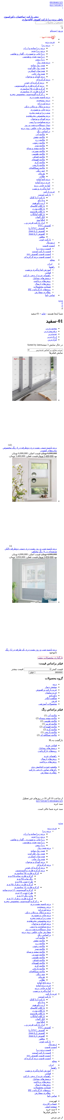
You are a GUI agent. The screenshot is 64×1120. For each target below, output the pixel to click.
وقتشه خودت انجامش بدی (44, 767)
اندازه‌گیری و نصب (41, 188)
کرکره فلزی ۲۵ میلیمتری (32, 88)
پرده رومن (43, 100)
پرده (55, 684)
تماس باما (50, 295)
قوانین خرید (51, 745)
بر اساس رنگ (43, 131)
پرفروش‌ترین (50, 331)
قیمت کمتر (57, 669)
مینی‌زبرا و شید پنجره (39, 112)
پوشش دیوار (51, 687)
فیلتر (31, 672)
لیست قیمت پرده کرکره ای (37, 257)
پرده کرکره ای (43, 79)
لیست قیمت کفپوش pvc (39, 254)
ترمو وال (52, 1044)
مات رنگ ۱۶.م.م (25, 895)
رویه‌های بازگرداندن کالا (39, 289)
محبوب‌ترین (51, 328)
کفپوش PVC (44, 225)
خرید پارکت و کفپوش (46, 690)
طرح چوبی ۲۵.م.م (24, 881)
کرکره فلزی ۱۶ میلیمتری (32, 91)
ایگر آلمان (40, 217)
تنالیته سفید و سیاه (36, 148)
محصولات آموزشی (47, 704)
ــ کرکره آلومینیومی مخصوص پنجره (27, 94)
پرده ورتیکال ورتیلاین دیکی (37, 106)
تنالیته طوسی (38, 154)
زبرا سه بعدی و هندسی (33, 56)
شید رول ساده (38, 65)
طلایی (42, 176)
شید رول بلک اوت (36, 68)
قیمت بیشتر (17, 669)
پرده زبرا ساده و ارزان (34, 48)
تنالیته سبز (40, 145)
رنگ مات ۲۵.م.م (25, 879)
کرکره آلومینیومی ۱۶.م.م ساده (18, 890)
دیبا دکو (41, 200)
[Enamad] (53, 795)
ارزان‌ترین (52, 337)
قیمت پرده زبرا (43, 248)
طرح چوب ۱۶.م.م (24, 893)
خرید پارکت (49, 191)
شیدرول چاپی (38, 73)
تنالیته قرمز (51, 724)
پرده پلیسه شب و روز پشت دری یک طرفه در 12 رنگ (31, 649)
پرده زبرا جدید (38, 51)
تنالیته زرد (40, 140)
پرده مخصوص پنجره (38, 116)
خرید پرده (50, 42)
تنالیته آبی (40, 134)
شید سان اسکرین (36, 71)
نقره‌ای (41, 173)
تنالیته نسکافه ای (48, 735)
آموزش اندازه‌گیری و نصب (38, 270)
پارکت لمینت (44, 194)
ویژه (60, 300)
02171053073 (56, 5)
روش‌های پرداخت (42, 281)
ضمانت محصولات (42, 286)
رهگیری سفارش (43, 292)
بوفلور (42, 236)
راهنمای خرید (50, 756)
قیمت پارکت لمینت (41, 251)
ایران (51, 1065)
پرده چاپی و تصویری (40, 109)
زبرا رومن (40, 59)
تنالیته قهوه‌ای (38, 159)
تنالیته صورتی (38, 151)
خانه (44, 313)
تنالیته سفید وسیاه (48, 718)
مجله (52, 260)
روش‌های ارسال (43, 284)
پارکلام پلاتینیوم (37, 211)
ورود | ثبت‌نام (56, 31)
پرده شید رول (43, 62)
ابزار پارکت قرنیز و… (34, 222)
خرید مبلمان (51, 692)
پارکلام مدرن (38, 208)
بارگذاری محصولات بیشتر (50, 657)
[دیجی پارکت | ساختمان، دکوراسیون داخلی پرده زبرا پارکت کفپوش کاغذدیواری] (51, 820)
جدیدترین (52, 334)
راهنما (52, 267)
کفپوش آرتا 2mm (37, 231)
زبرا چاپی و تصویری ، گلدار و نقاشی (27, 54)
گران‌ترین (52, 339)
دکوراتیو (53, 695)
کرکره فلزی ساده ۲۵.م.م (20, 876)
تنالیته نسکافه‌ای (37, 168)
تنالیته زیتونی (38, 142)
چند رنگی (40, 170)
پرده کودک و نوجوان (35, 76)
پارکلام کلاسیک (37, 206)
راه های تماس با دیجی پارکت (43, 769)
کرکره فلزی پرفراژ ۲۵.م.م (20, 884)
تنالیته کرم (40, 162)
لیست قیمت (49, 245)
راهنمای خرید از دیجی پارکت (37, 275)
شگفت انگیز (51, 698)
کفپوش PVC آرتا (37, 228)
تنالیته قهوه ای (50, 726)
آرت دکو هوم (38, 203)
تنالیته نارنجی (38, 165)
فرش (54, 701)
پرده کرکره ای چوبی (34, 82)
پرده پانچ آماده (43, 179)
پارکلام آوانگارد (37, 214)
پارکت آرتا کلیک (37, 197)
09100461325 (56, 2)
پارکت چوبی (45, 1041)
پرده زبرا (46, 45)
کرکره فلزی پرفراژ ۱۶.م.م (20, 898)
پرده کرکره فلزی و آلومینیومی (29, 85)
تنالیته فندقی (38, 156)
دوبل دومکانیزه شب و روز (37, 125)
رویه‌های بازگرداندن (47, 751)
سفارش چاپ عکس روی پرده (35, 128)
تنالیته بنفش (39, 137)
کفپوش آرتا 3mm (37, 234)
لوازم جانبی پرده (42, 185)
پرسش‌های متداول (42, 278)
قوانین (48, 272)
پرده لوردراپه (44, 103)
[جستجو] (61, 26)
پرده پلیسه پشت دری (39, 97)
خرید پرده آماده (42, 182)
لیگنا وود (41, 220)
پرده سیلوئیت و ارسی (39, 122)
